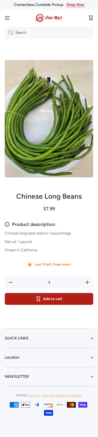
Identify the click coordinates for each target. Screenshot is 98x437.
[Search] (9, 33)
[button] (90, 18)
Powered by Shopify (69, 395)
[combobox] (49, 33)
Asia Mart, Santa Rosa (41, 395)
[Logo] (49, 18)
